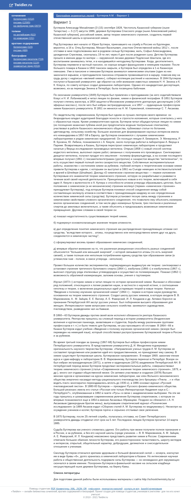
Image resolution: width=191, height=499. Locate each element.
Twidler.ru (23, 5)
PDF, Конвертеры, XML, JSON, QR (69, 488)
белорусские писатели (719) (28, 59)
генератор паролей (112, 488)
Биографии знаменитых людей (75, 15)
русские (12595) (21, 22)
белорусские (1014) (23, 19)
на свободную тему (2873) (27, 26)
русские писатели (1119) (26, 62)
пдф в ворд (94, 488)
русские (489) (20, 50)
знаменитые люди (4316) (26, 66)
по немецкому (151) (23, 38)
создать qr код (131, 488)
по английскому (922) (24, 34)
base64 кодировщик (151, 488)
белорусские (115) (23, 47)
